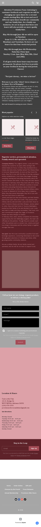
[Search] (33, 3)
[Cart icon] (37, 3)
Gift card (28, 485)
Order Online (18, 485)
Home (9, 485)
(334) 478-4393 (8, 405)
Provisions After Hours (28, 493)
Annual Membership (11, 493)
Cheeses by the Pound (12, 489)
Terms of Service (22, 337)
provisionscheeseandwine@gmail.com (15, 408)
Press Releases (28, 489)
